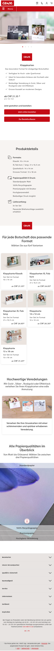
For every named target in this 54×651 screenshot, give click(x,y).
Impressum (35, 648)
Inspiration (6, 612)
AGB (18, 648)
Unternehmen (7, 596)
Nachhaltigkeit (7, 581)
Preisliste (44, 643)
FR (29, 631)
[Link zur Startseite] (11, 3)
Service (4, 589)
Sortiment (5, 604)
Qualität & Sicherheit (9, 573)
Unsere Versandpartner (10, 565)
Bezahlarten (6, 557)
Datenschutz (25, 648)
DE (25, 631)
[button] (46, 3)
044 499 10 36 (28, 627)
